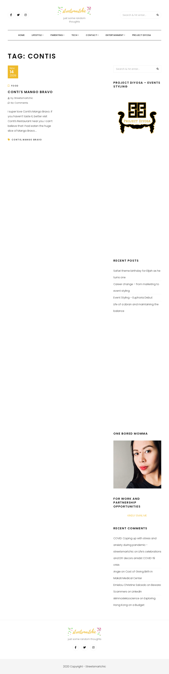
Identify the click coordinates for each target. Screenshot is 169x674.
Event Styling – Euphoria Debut (132, 297)
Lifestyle (37, 35)
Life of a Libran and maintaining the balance (136, 307)
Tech (74, 35)
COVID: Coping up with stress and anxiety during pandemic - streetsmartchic (134, 544)
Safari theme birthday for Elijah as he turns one (136, 274)
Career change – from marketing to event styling (136, 287)
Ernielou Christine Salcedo (129, 585)
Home (21, 35)
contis (17, 139)
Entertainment (114, 35)
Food (15, 85)
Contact (91, 35)
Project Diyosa (141, 35)
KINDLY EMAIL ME (137, 515)
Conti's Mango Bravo (30, 92)
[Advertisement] (138, 199)
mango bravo (32, 139)
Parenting (57, 35)
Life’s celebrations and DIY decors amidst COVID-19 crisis (137, 558)
